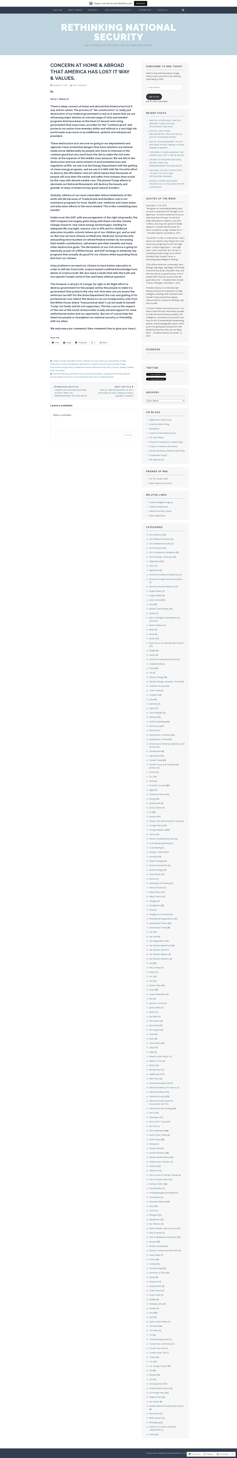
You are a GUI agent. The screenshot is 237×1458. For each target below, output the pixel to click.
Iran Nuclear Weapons (159, 958)
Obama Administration (159, 1157)
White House (155, 1418)
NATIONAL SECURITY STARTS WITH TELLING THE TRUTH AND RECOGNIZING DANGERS (165, 173)
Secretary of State (157, 1272)
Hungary (153, 901)
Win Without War (156, 459)
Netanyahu (154, 1117)
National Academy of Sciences (162, 1087)
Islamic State (155, 985)
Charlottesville (155, 664)
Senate (152, 1277)
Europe (152, 816)
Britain (152, 638)
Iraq (151, 963)
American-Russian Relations (161, 586)
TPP (151, 1335)
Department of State (117, 361)
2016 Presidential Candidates (162, 552)
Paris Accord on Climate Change (163, 1175)
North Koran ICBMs (158, 1135)
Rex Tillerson (155, 1224)
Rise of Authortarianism (104, 377)
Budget (152, 650)
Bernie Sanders (156, 625)
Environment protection (93, 373)
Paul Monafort (155, 1188)
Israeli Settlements (157, 994)
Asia (151, 604)
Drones (152, 772)
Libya (151, 1047)
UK (150, 1370)
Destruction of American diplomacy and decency (70, 364)
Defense (153, 717)
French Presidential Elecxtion (162, 838)
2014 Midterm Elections (159, 539)
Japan (151, 1012)
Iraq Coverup (155, 967)
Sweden (152, 1308)
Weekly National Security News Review (166, 1406)
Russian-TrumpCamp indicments (163, 1250)
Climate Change (156, 677)
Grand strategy (155, 870)
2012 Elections (155, 534)
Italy (151, 998)
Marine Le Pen (155, 1061)
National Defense (157, 1092)
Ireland (152, 972)
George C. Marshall (157, 852)
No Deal (153, 1126)
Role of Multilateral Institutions (163, 1237)
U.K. (151, 1361)
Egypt (151, 790)
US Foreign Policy (157, 1392)
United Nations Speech (159, 1388)
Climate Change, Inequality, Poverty (67, 361)
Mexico (152, 1065)
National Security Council (68, 377)
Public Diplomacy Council (160, 483)
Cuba (151, 699)
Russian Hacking (156, 1246)
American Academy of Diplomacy (164, 574)
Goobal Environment (82, 367)
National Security (99, 367)
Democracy (103, 361)
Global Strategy (156, 861)
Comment (128, 435)
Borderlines (154, 428)
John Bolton (154, 1021)
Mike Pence (154, 1078)
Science (115, 367)
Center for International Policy (162, 433)
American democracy (61, 373)
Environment (55, 367)
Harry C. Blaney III (79, 85)
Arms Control (155, 600)
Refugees (153, 1215)
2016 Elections (155, 548)
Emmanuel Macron (157, 794)
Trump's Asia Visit (157, 1348)
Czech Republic (156, 712)
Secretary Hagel (156, 1268)
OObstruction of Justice (159, 1161)
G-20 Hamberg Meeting (159, 843)
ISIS (151, 981)
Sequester (153, 1281)
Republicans (154, 1219)
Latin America (155, 1043)
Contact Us (162, 10)
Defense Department (158, 506)
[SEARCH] (183, 10)
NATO (109, 367)
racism (152, 1210)
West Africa (154, 1413)
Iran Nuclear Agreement (159, 945)
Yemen (152, 1434)
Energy (122, 364)
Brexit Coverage (75, 10)
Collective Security (90, 361)
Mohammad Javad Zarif (159, 1083)
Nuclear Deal (155, 1148)
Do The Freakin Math (158, 478)
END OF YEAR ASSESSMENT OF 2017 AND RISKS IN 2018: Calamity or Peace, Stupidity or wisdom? (115, 391)
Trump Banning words (159, 1339)
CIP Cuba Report (156, 437)
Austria (152, 613)
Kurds (151, 1038)
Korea (152, 1034)
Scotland (153, 1264)
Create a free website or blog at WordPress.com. (166, 1453)
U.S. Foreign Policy (157, 1366)
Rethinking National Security (118, 32)
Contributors (145, 10)
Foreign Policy (67, 367)
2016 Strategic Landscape (160, 557)
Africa (151, 565)
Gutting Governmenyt (113, 373)
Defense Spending (157, 721)
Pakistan (153, 1166)
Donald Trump (97, 364)
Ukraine (152, 1375)
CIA (150, 672)
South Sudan (154, 1295)
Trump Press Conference (160, 1344)
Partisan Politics (156, 1184)
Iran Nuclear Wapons (158, 954)
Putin (151, 1206)
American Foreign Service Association (166, 579)
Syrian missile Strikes (158, 1321)
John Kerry (153, 1025)
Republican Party (86, 377)
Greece (152, 878)
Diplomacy (154, 755)
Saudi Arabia (154, 1255)
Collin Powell (154, 690)
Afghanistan (154, 561)
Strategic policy (156, 1303)
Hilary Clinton (155, 892)
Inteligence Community (159, 914)
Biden (151, 629)
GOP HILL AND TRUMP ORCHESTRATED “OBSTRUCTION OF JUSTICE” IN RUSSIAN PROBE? (166, 134)
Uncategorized (155, 1383)
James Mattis (155, 1007)
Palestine (153, 1170)
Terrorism (153, 1326)
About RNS (57, 10)
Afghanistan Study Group (160, 419)
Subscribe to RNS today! (164, 66)
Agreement (154, 570)
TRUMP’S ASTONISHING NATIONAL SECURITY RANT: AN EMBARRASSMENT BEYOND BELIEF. (70, 391)
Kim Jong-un (154, 1029)
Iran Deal (153, 936)
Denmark (153, 730)
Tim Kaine (153, 1330)
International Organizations (161, 918)
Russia (152, 1241)
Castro (152, 655)
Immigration (154, 905)
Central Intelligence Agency (161, 502)
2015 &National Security (160, 543)
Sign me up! (154, 96)
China (151, 668)
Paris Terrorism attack (159, 1179)
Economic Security (111, 364)
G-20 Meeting (155, 847)
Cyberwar (153, 703)
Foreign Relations (157, 829)
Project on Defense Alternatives (163, 446)
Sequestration (155, 1286)
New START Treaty (157, 1121)
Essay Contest (155, 807)
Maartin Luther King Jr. (159, 1056)
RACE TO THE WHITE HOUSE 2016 (118, 10)
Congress (153, 695)
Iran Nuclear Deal (157, 950)
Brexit (151, 634)
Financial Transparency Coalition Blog (166, 442)
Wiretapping (154, 1422)
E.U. (151, 776)
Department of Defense (160, 735)
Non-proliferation (157, 1130)
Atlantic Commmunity (158, 608)
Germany (153, 856)
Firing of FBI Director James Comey (165, 821)
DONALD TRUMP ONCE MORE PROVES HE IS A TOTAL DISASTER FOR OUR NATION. (166, 184)
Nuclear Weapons (157, 1152)
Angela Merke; (155, 591)
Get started (140, 3)
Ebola (151, 781)
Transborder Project (158, 455)
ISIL (151, 976)
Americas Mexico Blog (159, 424)
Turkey (152, 1357)
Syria (151, 1312)
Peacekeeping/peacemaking (161, 1192)
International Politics (158, 923)
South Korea (154, 1290)
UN (150, 1379)
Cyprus (152, 708)
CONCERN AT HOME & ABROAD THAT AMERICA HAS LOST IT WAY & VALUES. (89, 71)
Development (155, 751)
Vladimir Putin (155, 1397)
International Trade (157, 927)
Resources (92, 10)
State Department (157, 515)
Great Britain (154, 874)
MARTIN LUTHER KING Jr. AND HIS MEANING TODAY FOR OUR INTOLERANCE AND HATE (165, 123)
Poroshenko (154, 1197)
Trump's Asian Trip (157, 1352)
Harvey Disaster (156, 887)
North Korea (154, 1139)
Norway (152, 1144)
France (152, 834)
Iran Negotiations (157, 941)
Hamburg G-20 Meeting (159, 883)
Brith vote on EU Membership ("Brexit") (166, 643)
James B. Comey (156, 1003)
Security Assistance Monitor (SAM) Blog (166, 450)
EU (150, 812)
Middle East (154, 1074)
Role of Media (155, 1232)
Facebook (153, 349)
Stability (123, 367)
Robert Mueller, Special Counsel (163, 1228)
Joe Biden (153, 1016)
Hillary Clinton (155, 896)
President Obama (157, 1201)
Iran (151, 932)
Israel (151, 989)
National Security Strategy (160, 1108)
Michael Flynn (155, 1069)
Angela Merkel (155, 595)
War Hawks (60, 370)
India (151, 909)
